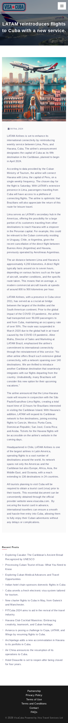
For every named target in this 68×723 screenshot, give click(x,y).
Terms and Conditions (34, 703)
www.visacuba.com (38, 501)
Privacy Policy (34, 695)
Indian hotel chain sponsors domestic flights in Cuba (35, 584)
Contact (34, 707)
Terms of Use (34, 699)
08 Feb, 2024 (16, 129)
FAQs (34, 712)
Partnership (34, 691)
